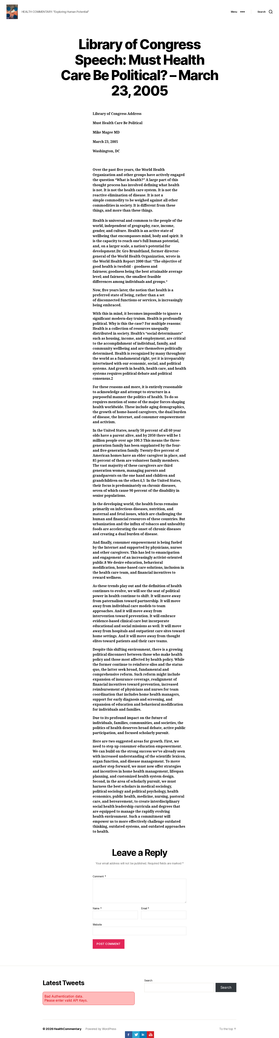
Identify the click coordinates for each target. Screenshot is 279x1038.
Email (145, 908)
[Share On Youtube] (150, 1034)
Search (148, 980)
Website (97, 924)
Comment (99, 876)
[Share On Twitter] (136, 1034)
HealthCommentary (68, 1029)
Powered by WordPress (100, 1029)
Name (97, 908)
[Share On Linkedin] (143, 1034)
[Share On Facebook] (128, 1034)
